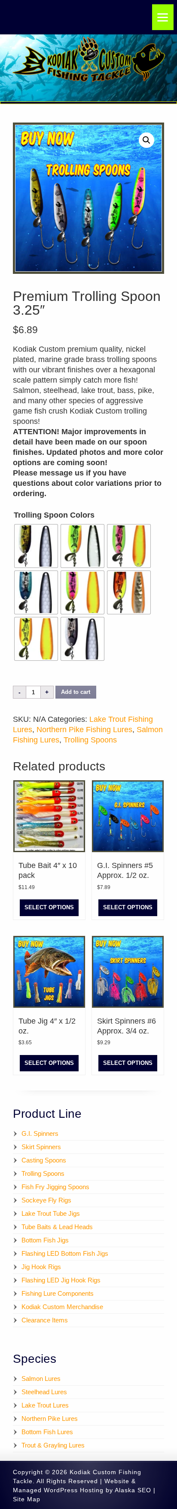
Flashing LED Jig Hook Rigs (61, 1280)
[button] (146, 140)
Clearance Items (44, 1320)
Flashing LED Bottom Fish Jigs (64, 1253)
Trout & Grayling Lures (53, 1445)
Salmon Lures (41, 1378)
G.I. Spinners (39, 1133)
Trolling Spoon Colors (54, 515)
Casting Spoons (43, 1160)
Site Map (26, 1499)
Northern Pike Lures (49, 1418)
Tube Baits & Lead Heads (57, 1226)
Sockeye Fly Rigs (46, 1200)
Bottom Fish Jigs (45, 1240)
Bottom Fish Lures (47, 1431)
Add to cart (75, 692)
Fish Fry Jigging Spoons (55, 1186)
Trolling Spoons (90, 740)
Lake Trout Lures (45, 1405)
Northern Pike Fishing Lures (84, 729)
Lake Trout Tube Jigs (50, 1213)
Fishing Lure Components (57, 1293)
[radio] (36, 545)
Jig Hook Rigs (41, 1266)
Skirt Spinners (41, 1146)
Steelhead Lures (44, 1392)
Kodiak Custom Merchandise (62, 1306)
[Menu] (163, 17)
